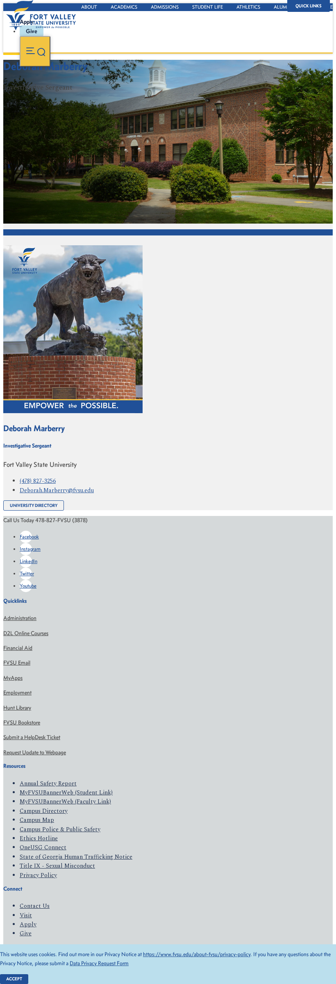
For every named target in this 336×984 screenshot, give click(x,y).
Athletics (248, 7)
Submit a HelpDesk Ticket (31, 737)
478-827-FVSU (83, 104)
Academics (124, 7)
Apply (28, 924)
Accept (14, 979)
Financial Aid (17, 648)
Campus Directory (44, 811)
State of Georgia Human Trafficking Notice (76, 857)
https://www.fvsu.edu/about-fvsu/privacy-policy (196, 954)
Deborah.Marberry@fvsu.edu (57, 490)
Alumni (283, 7)
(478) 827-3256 (38, 481)
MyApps (13, 677)
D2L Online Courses (25, 633)
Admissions (165, 7)
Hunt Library (17, 707)
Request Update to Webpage (34, 752)
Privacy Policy (38, 875)
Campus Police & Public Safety (60, 829)
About (89, 7)
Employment (17, 692)
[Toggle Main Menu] (35, 51)
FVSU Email (16, 662)
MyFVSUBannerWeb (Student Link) (66, 792)
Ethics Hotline (39, 838)
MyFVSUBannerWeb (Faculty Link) (65, 801)
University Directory (33, 505)
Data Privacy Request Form (99, 963)
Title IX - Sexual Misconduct (57, 866)
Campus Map (37, 820)
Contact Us (35, 906)
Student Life (207, 7)
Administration (19, 618)
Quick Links (308, 6)
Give (26, 933)
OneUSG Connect (43, 847)
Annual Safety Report (48, 783)
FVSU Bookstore (21, 722)
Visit (26, 915)
